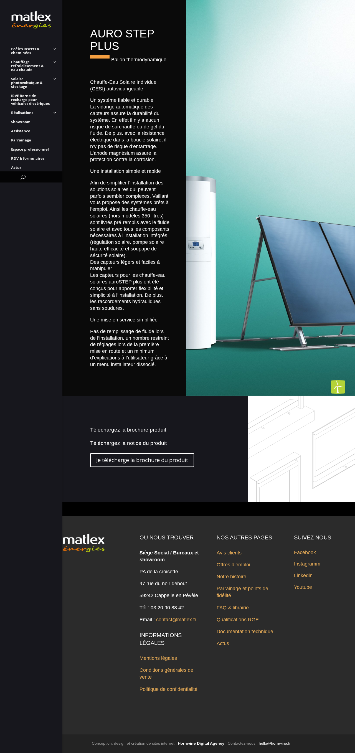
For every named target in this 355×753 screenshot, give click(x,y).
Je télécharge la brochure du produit (142, 460)
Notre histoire (231, 576)
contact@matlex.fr (176, 619)
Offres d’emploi (233, 564)
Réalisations (22, 113)
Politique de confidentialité (168, 689)
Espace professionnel (30, 149)
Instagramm (307, 564)
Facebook (305, 552)
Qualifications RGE (238, 619)
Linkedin (303, 575)
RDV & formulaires (27, 158)
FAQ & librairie (233, 607)
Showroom (21, 122)
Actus (16, 168)
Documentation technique (245, 631)
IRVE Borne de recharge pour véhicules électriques (30, 100)
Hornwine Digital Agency (201, 743)
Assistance (20, 131)
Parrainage (21, 140)
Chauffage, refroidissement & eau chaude (27, 66)
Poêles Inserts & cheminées (25, 51)
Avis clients (229, 553)
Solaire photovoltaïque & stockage (27, 83)
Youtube (303, 587)
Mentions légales (158, 658)
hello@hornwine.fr (275, 743)
